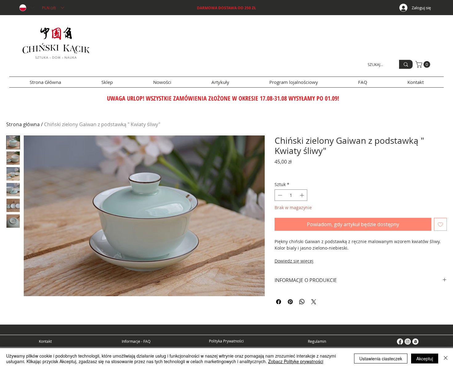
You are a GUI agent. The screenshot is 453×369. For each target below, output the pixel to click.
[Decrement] (279, 195)
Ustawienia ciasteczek (380, 358)
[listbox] (53, 8)
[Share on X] (313, 301)
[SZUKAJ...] (406, 64)
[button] (53, 8)
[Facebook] (400, 341)
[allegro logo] (415, 341)
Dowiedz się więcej (294, 261)
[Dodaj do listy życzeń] (440, 224)
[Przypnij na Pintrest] (290, 301)
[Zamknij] (445, 358)
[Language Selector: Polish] (26, 7)
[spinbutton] (291, 195)
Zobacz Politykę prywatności (295, 361)
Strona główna (23, 124)
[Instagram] (408, 341)
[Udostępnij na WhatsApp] (302, 301)
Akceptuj (424, 358)
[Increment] (302, 195)
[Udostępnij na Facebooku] (278, 301)
